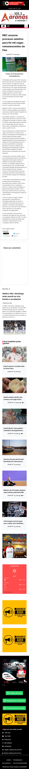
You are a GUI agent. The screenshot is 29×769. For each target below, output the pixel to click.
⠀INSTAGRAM (7, 743)
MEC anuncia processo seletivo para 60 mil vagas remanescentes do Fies (13, 43)
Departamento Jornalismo (16, 700)
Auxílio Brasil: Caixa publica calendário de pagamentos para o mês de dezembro (13, 429)
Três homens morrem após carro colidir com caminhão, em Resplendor (13, 522)
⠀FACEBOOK (7, 746)
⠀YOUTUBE (7, 736)
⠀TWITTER (7, 733)
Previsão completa (7, 592)
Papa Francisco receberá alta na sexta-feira (13, 367)
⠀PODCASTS (7, 739)
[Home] (3, 26)
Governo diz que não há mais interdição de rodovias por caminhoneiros (13, 460)
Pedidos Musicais (16, 693)
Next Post (5, 289)
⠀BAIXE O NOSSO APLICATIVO (13, 750)
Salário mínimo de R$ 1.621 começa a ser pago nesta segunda (12, 398)
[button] (25, 661)
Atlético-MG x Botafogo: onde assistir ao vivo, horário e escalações (13, 296)
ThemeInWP (23, 767)
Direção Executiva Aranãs (16, 708)
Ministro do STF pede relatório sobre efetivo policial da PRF (14, 491)
